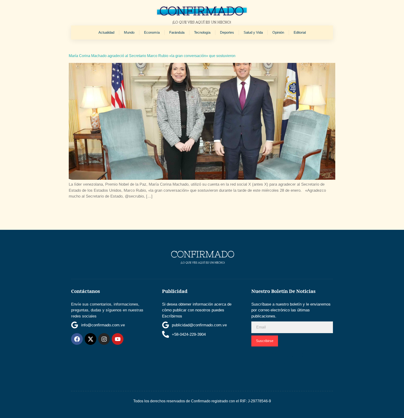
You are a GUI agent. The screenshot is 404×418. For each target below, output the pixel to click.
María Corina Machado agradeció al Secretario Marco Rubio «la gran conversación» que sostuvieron (152, 56)
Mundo (129, 32)
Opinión (278, 32)
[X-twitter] (90, 339)
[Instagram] (104, 339)
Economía (152, 32)
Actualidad (106, 32)
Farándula (176, 32)
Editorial (300, 32)
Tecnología (202, 32)
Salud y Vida (253, 32)
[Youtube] (117, 339)
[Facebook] (77, 339)
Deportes (227, 32)
